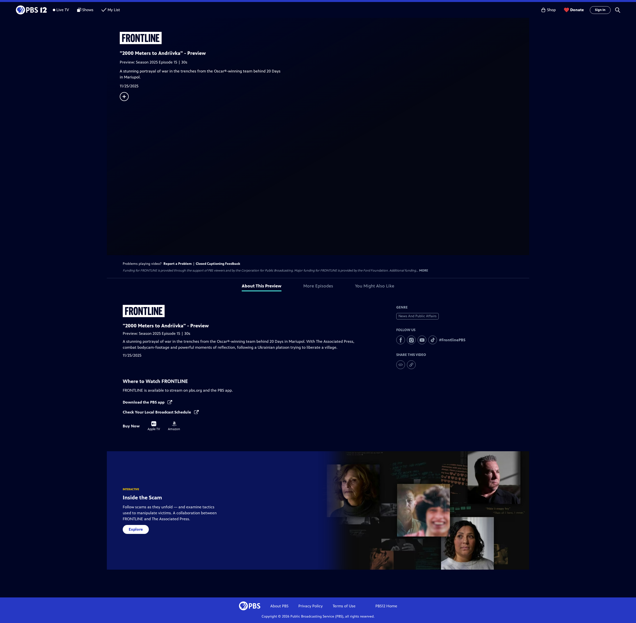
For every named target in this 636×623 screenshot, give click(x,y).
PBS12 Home (386, 606)
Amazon (174, 426)
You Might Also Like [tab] (374, 286)
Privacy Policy (310, 606)
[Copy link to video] (411, 364)
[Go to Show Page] (324, 38)
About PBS (279, 606)
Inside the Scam (142, 497)
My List (114, 9)
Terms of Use (344, 606)
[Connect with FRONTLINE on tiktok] (432, 340)
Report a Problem (177, 264)
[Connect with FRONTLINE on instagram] (411, 340)
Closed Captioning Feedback (218, 264)
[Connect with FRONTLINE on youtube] (422, 340)
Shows (87, 9)
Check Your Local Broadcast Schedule (157, 412)
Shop (551, 9)
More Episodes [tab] (318, 286)
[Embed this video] (400, 364)
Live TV (62, 9)
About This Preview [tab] (261, 286)
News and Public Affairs (417, 316)
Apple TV (154, 426)
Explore (136, 529)
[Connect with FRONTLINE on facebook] (400, 340)
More (423, 271)
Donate (577, 9)
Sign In (600, 10)
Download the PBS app (144, 402)
